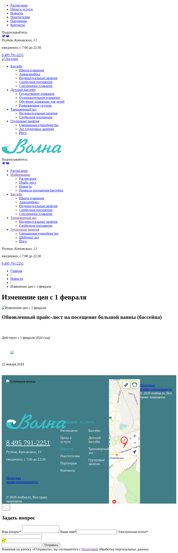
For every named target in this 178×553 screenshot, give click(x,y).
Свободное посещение (36, 82)
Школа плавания (31, 70)
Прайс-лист (27, 182)
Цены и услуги (21, 9)
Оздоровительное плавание (39, 97)
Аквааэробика (29, 74)
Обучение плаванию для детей (41, 101)
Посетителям (20, 17)
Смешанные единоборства (38, 125)
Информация (20, 174)
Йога (22, 133)
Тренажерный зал (23, 109)
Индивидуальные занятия (38, 78)
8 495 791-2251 (13, 55)
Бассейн (16, 66)
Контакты (17, 25)
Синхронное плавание (36, 86)
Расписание (19, 5)
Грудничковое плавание (36, 94)
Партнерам (18, 21)
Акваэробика (29, 202)
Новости (16, 13)
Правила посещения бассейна (41, 190)
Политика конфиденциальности (22, 480)
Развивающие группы (35, 105)
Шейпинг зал (29, 237)
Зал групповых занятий (36, 129)
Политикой (89, 549)
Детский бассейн (23, 90)
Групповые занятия (24, 121)
